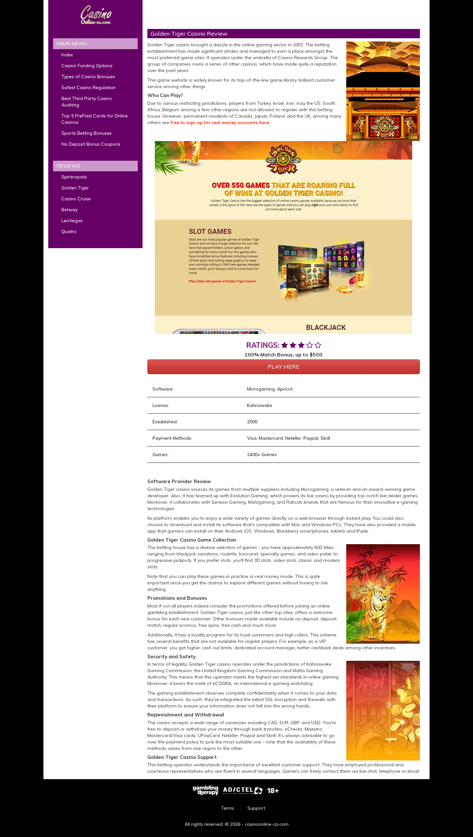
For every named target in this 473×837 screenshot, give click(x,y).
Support (256, 808)
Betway (69, 209)
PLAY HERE (284, 366)
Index (67, 55)
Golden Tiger (75, 188)
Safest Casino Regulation (88, 87)
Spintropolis (74, 177)
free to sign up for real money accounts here (220, 122)
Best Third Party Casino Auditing (86, 101)
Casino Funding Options (87, 65)
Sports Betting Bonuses (86, 133)
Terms (227, 808)
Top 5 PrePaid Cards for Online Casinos (94, 119)
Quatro (69, 231)
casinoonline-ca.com (267, 824)
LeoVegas (72, 220)
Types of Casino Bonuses (88, 76)
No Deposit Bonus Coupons (90, 144)
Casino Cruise (76, 199)
